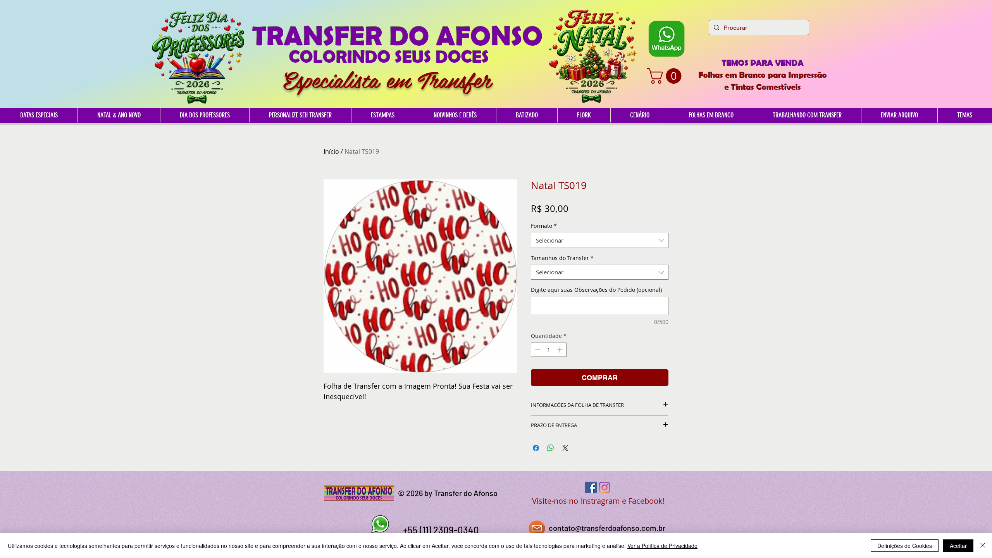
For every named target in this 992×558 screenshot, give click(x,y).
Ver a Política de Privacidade (662, 545)
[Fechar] (982, 545)
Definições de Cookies (904, 545)
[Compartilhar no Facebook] (536, 448)
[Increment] (560, 349)
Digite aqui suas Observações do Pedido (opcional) (596, 289)
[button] (666, 76)
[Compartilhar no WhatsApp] (550, 448)
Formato (544, 225)
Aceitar (958, 545)
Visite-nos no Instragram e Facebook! (598, 501)
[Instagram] (604, 487)
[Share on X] (565, 448)
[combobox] (599, 240)
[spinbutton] (549, 349)
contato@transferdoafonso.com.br (607, 527)
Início (331, 151)
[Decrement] (537, 349)
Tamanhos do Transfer (562, 258)
